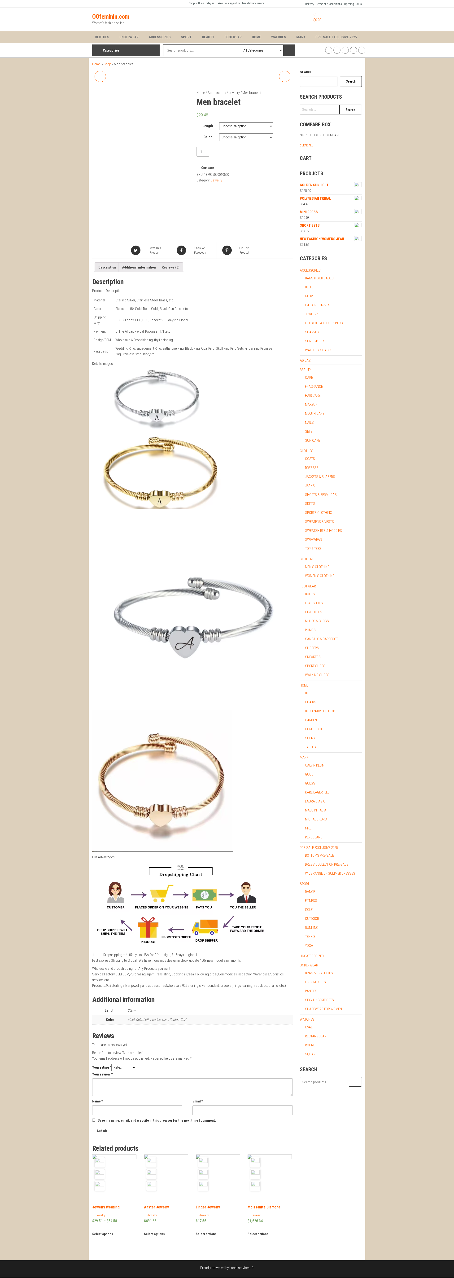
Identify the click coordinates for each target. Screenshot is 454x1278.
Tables (310, 747)
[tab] (107, 267)
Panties (311, 991)
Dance (310, 892)
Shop (107, 64)
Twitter (345, 50)
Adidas (305, 360)
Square (311, 1054)
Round (310, 1045)
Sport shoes (315, 666)
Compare (207, 168)
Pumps (310, 630)
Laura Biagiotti (317, 801)
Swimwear (313, 540)
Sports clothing (318, 513)
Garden (311, 720)
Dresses (312, 468)
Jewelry (234, 93)
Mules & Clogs (317, 621)
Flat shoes (314, 603)
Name (97, 1101)
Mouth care (314, 413)
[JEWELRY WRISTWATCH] (284, 76)
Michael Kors (316, 819)
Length (207, 126)
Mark (300, 37)
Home (256, 37)
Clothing (307, 559)
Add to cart (222, 151)
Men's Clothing (317, 567)
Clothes (102, 37)
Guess (310, 783)
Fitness (311, 901)
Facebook (328, 50)
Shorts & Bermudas (321, 495)
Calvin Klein (314, 765)
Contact (361, 50)
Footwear (233, 37)
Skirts (310, 504)
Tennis (310, 936)
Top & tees (313, 548)
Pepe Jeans (314, 837)
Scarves (312, 332)
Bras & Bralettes (319, 973)
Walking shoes (317, 675)
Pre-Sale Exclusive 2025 (336, 37)
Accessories (160, 37)
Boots (310, 594)
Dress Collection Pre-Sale (326, 864)
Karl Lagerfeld (317, 792)
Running (311, 927)
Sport (186, 37)
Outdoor (312, 919)
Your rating (101, 1067)
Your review (102, 1074)
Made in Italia (315, 810)
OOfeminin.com (110, 16)
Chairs (310, 702)
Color (208, 137)
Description (107, 267)
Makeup (311, 404)
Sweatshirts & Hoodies (323, 531)
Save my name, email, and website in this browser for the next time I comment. (157, 1120)
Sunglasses (315, 341)
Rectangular (315, 1036)
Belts (309, 287)
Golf (309, 910)
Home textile (315, 729)
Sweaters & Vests (319, 522)
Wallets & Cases (318, 350)
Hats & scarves (317, 305)
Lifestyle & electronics (324, 323)
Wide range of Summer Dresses (330, 873)
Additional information (139, 267)
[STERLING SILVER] (100, 76)
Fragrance (314, 386)
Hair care (312, 395)
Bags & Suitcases (319, 278)
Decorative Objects (320, 711)
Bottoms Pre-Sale (319, 855)
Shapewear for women (323, 1009)
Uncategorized (312, 956)
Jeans (310, 486)
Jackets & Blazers (320, 477)
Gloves (311, 296)
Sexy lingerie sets (319, 1000)
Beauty (208, 37)
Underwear (129, 37)
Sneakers (313, 657)
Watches (278, 37)
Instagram (336, 50)
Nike (308, 828)
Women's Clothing (320, 576)
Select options (102, 1234)
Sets (309, 431)
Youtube (353, 50)
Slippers (312, 648)
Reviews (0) (170, 267)
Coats (310, 459)
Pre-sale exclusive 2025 (319, 848)
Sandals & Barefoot (321, 639)
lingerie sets (315, 982)
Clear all (306, 145)
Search (306, 72)
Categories (111, 50)
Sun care (312, 440)
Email (197, 1101)
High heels (313, 612)
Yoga (309, 945)
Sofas (310, 738)
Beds (309, 693)
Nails (309, 422)
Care (309, 377)
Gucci (309, 774)
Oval (309, 1027)
